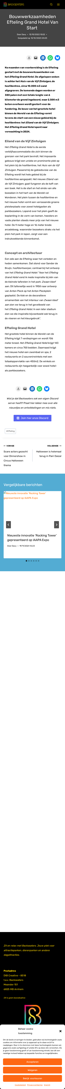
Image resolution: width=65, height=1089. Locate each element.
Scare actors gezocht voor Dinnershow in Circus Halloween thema (16, 456)
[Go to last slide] (8, 524)
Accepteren (32, 1062)
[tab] (26, 561)
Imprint (47, 1085)
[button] (60, 1031)
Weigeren (32, 1070)
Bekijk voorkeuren (32, 1078)
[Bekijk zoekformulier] (51, 4)
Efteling (10, 431)
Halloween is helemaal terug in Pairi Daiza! (48, 451)
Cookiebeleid (20, 1085)
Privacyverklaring (34, 1085)
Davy (24, 34)
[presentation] (32, 510)
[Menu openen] (58, 4)
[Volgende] (56, 524)
